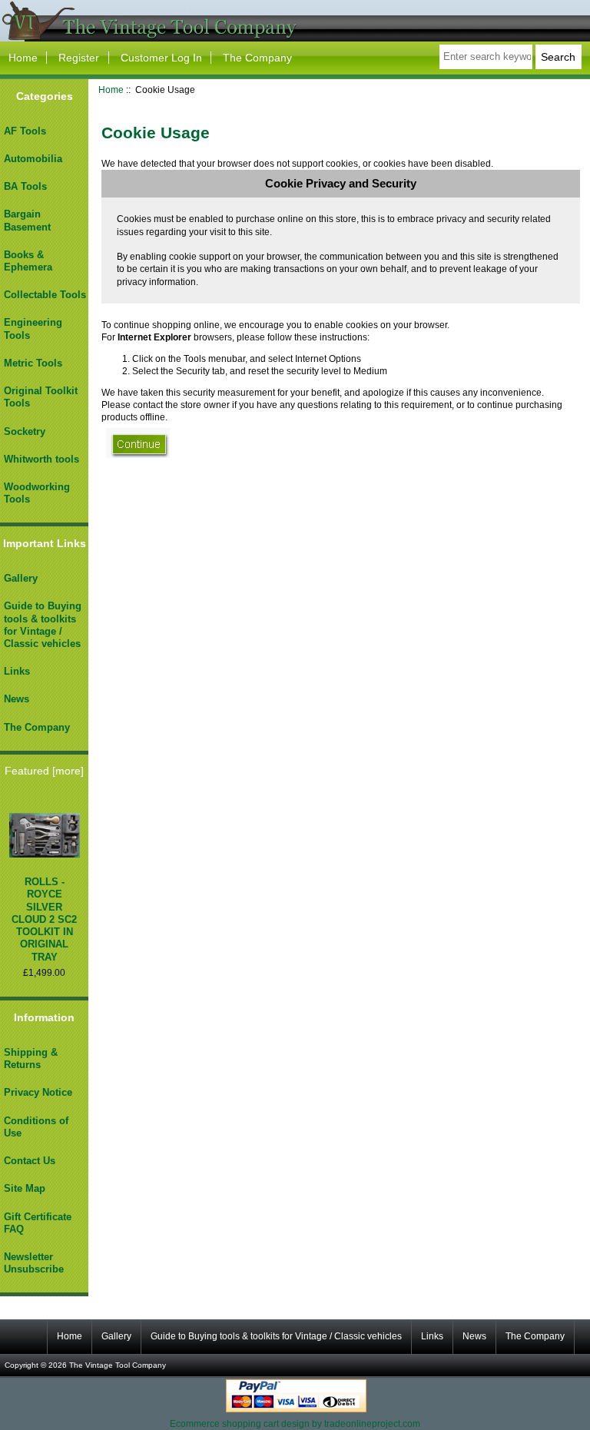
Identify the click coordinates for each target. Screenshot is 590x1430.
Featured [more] (44, 771)
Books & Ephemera (28, 261)
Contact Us (29, 1160)
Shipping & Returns (31, 1058)
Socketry (24, 431)
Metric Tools (33, 363)
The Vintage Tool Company (117, 1365)
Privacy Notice (38, 1092)
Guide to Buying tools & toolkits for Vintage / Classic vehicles (42, 624)
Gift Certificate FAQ (37, 1223)
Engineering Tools (33, 328)
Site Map (24, 1188)
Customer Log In (161, 57)
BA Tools (25, 186)
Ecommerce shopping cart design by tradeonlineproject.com (295, 1423)
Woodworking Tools (37, 493)
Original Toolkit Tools (41, 397)
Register (78, 57)
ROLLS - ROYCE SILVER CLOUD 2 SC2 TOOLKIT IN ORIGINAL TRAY (44, 919)
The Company (257, 57)
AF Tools (25, 131)
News (16, 699)
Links (17, 671)
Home (23, 57)
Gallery (21, 578)
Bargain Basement (27, 220)
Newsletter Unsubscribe (34, 1263)
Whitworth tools (41, 459)
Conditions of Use (36, 1127)
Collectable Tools (45, 294)
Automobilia (33, 158)
